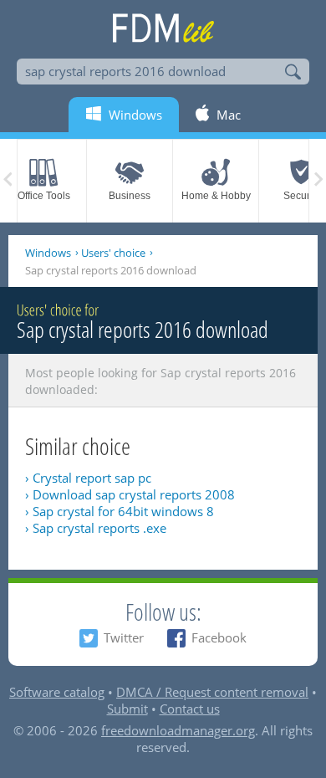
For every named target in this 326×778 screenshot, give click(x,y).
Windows (48, 252)
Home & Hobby (216, 196)
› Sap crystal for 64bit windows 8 (119, 511)
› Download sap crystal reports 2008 (130, 494)
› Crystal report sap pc (88, 477)
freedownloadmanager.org (178, 730)
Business (129, 196)
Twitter (124, 637)
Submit (127, 708)
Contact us (190, 708)
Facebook (219, 637)
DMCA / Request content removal (212, 691)
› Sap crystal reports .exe (95, 528)
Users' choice (113, 252)
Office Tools (44, 196)
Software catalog (56, 691)
